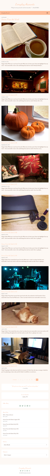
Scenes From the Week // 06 (9, 232)
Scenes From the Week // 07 (9, 184)
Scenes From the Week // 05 (9, 244)
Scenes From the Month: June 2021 (11, 429)
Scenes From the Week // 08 (9, 143)
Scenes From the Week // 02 (9, 327)
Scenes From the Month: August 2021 (11, 419)
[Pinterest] (20, 406)
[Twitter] (22, 406)
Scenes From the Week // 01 (9, 366)
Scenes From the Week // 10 (9, 60)
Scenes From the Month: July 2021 (10, 424)
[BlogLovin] (30, 406)
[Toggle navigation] (47, 13)
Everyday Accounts (5, 13)
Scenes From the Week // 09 (9, 95)
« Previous (14, 379)
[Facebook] (27, 406)
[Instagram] (25, 406)
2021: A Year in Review (8, 415)
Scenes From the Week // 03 (9, 291)
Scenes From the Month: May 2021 (11, 433)
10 (31, 379)
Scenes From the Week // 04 (9, 255)
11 (34, 379)
